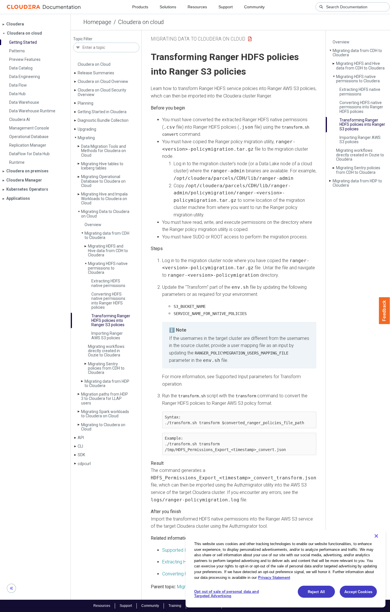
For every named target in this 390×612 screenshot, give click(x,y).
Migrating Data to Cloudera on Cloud (105, 213)
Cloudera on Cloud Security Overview (102, 92)
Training (174, 606)
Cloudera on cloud (141, 22)
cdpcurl (84, 463)
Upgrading (87, 129)
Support (225, 7)
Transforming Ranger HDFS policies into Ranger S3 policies (110, 320)
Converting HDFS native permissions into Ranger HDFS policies (108, 301)
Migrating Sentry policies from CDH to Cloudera (106, 368)
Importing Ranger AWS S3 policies (107, 335)
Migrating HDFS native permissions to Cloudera (108, 268)
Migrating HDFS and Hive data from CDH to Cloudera (108, 250)
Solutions (168, 7)
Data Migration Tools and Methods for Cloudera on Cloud (103, 151)
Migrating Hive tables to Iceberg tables (102, 166)
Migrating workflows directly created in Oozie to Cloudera (106, 351)
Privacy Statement (274, 577)
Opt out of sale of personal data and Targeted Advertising (226, 593)
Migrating (86, 137)
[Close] (376, 536)
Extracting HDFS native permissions (108, 283)
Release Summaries (96, 73)
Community (254, 7)
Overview (93, 224)
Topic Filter (83, 39)
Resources (197, 7)
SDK (81, 454)
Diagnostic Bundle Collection (103, 120)
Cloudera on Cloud (94, 64)
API (81, 437)
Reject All (316, 592)
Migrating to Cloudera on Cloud (103, 426)
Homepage (97, 22)
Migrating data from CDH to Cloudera (107, 235)
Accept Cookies (358, 592)
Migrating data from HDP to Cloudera (107, 383)
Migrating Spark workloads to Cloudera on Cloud (105, 413)
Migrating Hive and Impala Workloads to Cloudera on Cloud (104, 198)
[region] (285, 568)
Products (140, 7)
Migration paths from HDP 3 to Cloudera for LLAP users (104, 398)
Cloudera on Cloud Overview (103, 81)
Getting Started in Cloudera (102, 111)
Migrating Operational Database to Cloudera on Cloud (103, 181)
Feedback (384, 310)
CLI (80, 446)
